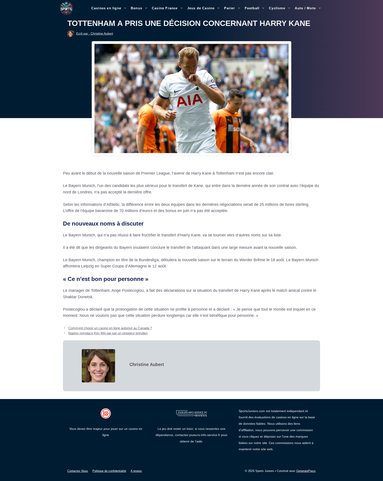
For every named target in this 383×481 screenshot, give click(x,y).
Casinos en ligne (106, 8)
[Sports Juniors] (66, 8)
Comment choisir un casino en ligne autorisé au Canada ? (110, 328)
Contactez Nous (77, 471)
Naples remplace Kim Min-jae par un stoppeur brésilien (108, 333)
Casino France (165, 8)
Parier (229, 8)
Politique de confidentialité (109, 471)
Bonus (136, 8)
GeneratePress (306, 471)
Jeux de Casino (201, 8)
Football (252, 8)
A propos (136, 471)
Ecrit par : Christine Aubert (94, 33)
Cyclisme (277, 8)
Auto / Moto (305, 8)
